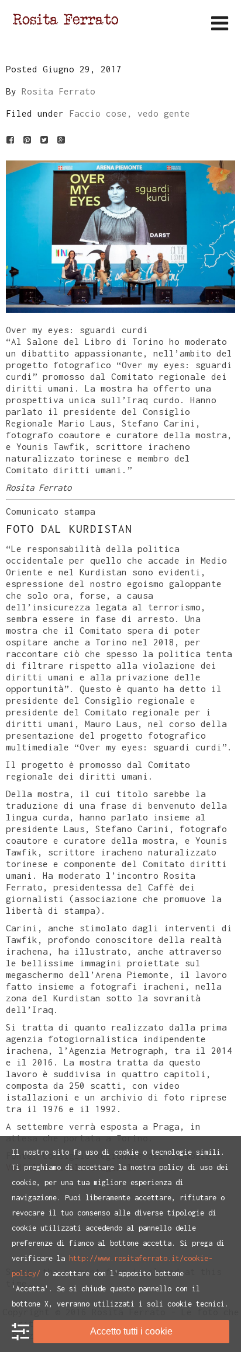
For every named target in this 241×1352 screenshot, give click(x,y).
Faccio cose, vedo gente (129, 113)
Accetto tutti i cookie (131, 1331)
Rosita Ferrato (58, 91)
